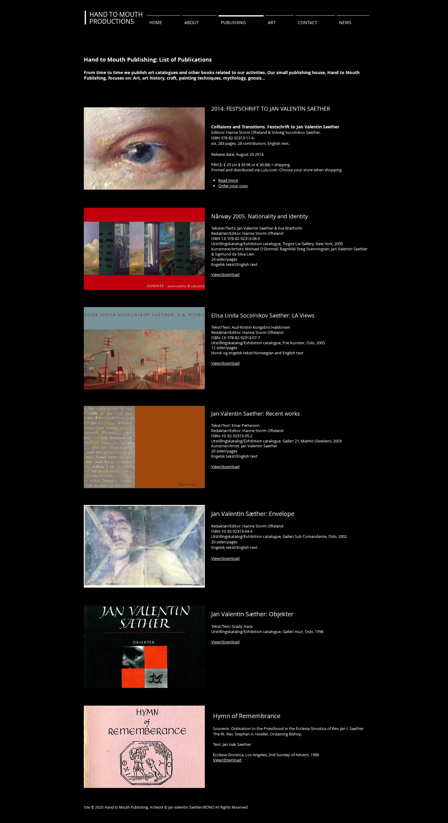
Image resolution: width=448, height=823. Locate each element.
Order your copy (233, 185)
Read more (228, 180)
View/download (225, 558)
